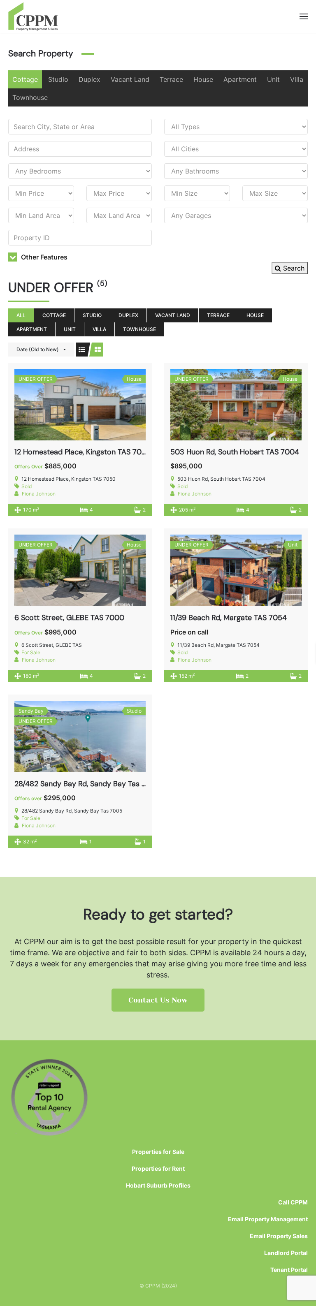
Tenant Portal (289, 1269)
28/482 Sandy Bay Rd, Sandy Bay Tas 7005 (87, 784)
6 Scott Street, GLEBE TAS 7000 (69, 618)
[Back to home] (33, 16)
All (21, 315)
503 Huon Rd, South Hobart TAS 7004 (234, 452)
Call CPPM (293, 1202)
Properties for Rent (158, 1168)
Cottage (25, 79)
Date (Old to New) (37, 349)
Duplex (89, 79)
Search (292, 268)
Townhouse (30, 97)
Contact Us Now (158, 1000)
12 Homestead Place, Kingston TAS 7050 (82, 452)
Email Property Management (268, 1219)
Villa (296, 79)
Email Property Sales (279, 1235)
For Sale (30, 652)
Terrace (171, 79)
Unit (273, 79)
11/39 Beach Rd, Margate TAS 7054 (228, 618)
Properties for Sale (158, 1151)
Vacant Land (130, 79)
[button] (304, 16)
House (203, 79)
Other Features (43, 257)
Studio (58, 79)
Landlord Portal (286, 1252)
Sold (26, 486)
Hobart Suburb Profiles (158, 1185)
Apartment (240, 79)
